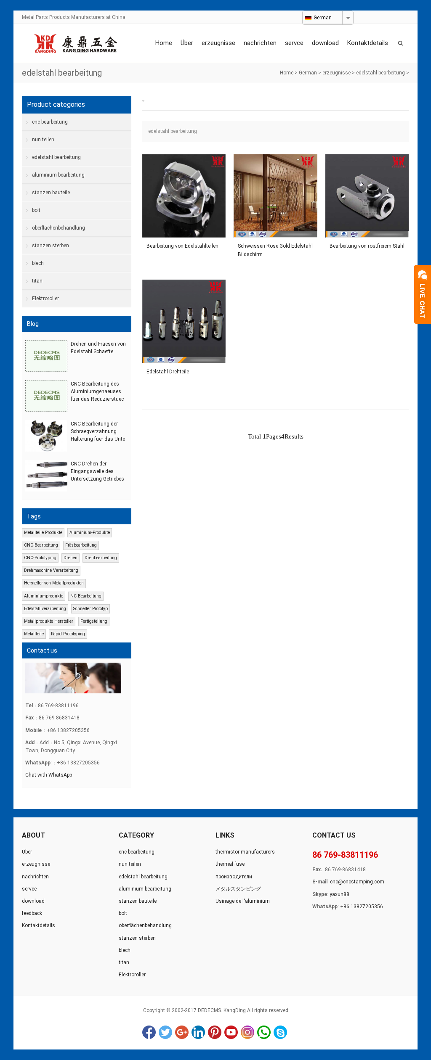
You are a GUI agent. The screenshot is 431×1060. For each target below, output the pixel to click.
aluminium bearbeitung (58, 175)
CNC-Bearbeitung (41, 545)
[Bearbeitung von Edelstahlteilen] (184, 196)
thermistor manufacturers (245, 852)
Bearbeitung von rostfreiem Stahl (367, 246)
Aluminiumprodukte (43, 596)
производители (234, 877)
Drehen (70, 557)
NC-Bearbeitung (85, 596)
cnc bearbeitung (50, 122)
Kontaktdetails (367, 43)
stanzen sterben (50, 245)
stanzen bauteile (51, 193)
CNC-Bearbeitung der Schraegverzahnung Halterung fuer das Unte (98, 431)
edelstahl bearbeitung (380, 73)
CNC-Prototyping (40, 557)
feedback (32, 913)
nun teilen (43, 140)
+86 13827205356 (361, 906)
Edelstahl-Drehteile (167, 372)
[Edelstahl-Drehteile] (184, 321)
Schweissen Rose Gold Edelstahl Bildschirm (275, 250)
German (308, 73)
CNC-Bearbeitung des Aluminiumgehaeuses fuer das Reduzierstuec (97, 391)
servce (294, 43)
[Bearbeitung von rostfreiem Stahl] (367, 196)
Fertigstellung (93, 621)
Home (163, 43)
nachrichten (260, 43)
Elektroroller (45, 298)
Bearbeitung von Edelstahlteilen (182, 246)
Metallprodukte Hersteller (48, 621)
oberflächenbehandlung (58, 228)
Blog (33, 323)
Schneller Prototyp (90, 608)
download (325, 43)
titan (37, 281)
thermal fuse (230, 864)
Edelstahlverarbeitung (45, 608)
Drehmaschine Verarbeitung (51, 570)
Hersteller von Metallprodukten (54, 583)
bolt (36, 210)
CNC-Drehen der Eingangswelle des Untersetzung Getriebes (97, 471)
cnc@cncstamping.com (357, 882)
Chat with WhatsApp (48, 775)
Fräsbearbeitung (81, 545)
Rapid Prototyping (68, 634)
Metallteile (34, 634)
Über (187, 43)
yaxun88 (339, 894)
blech (38, 263)
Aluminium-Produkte (89, 532)
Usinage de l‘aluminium (243, 901)
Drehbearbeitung (101, 557)
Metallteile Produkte (43, 532)
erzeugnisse (218, 43)
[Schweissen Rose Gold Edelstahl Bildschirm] (275, 196)
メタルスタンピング (238, 889)
